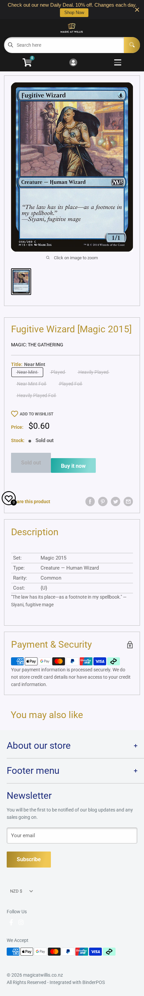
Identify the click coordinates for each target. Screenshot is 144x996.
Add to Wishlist (36, 414)
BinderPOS (93, 982)
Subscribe (29, 859)
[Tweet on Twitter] (115, 501)
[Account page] (73, 62)
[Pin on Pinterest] (102, 501)
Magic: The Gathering (37, 344)
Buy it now (73, 466)
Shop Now (74, 12)
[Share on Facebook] (90, 501)
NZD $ (16, 891)
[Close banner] (137, 9)
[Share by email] (128, 501)
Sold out (31, 462)
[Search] (132, 45)
